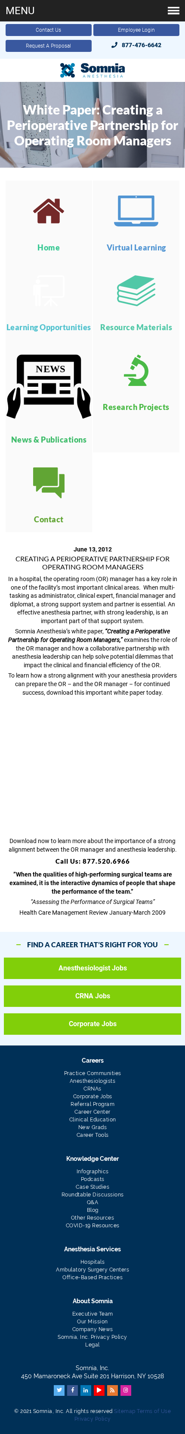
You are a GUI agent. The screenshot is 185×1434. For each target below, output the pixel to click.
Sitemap (125, 1411)
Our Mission (92, 1322)
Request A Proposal (48, 46)
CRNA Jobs (92, 996)
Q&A (93, 1202)
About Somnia (93, 1301)
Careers (93, 1060)
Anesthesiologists (93, 1081)
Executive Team (92, 1314)
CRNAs (92, 1089)
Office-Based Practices (92, 1277)
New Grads (92, 1127)
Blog (93, 1210)
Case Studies (92, 1187)
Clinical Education (92, 1120)
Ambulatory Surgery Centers (92, 1270)
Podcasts (93, 1179)
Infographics (93, 1172)
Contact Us (48, 30)
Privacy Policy (92, 1419)
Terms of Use (154, 1411)
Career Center (92, 1112)
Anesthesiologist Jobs (93, 968)
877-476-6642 (141, 45)
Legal (92, 1345)
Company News (92, 1329)
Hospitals (92, 1262)
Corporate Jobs (93, 1024)
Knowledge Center (92, 1158)
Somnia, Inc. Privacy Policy (92, 1337)
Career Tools (93, 1135)
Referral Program (92, 1104)
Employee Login (136, 30)
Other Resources (92, 1218)
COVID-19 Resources (93, 1226)
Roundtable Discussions (93, 1195)
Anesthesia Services (92, 1249)
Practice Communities (92, 1073)
